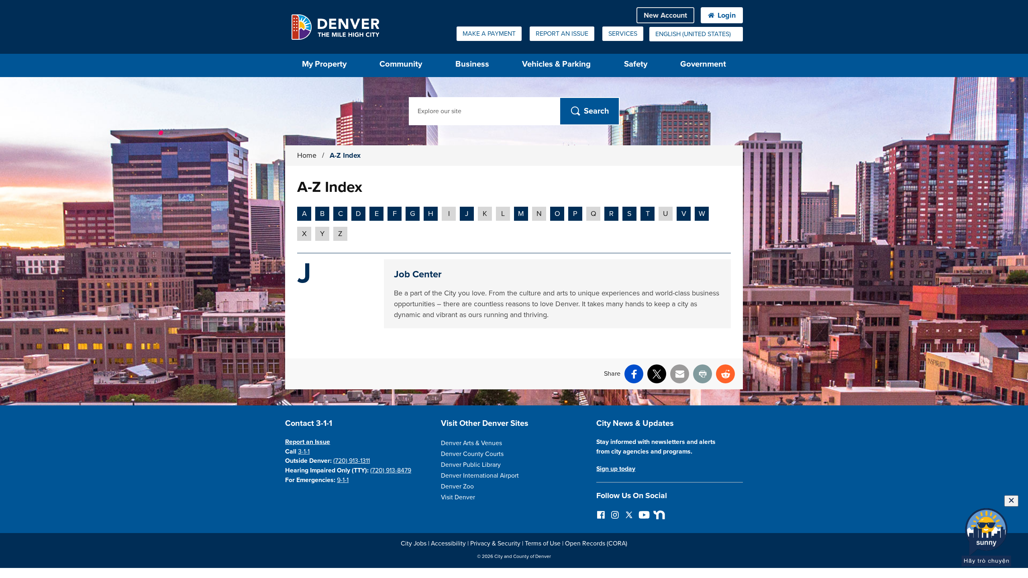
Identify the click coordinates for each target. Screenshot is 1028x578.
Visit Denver (458, 497)
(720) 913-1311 (351, 460)
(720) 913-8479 (390, 470)
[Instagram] (615, 514)
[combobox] (696, 34)
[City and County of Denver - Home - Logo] (335, 27)
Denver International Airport (480, 475)
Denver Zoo (457, 486)
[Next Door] (657, 514)
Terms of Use (543, 543)
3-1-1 (304, 451)
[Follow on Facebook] (601, 514)
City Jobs (413, 543)
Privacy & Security (495, 543)
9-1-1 (343, 480)
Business (472, 64)
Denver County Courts (472, 454)
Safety (635, 64)
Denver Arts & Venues (471, 443)
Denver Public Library (471, 464)
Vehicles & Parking (556, 64)
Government (703, 64)
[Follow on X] (629, 514)
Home (306, 155)
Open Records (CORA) (596, 543)
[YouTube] (643, 514)
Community (400, 64)
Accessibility (448, 543)
